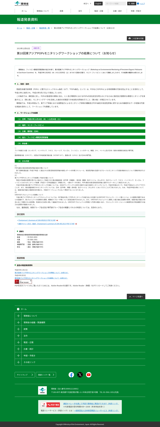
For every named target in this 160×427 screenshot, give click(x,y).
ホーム (24, 11)
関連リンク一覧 (44, 374)
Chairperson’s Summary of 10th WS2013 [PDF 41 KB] (37, 220)
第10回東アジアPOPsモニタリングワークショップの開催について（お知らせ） (42, 272)
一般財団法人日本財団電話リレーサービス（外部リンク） (96, 410)
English (98, 3)
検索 (133, 3)
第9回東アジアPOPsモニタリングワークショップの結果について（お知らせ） (41, 278)
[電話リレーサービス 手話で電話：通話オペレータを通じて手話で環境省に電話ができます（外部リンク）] (50, 405)
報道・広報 (30, 28)
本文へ (86, 3)
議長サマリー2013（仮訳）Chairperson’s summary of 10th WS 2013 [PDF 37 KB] (46, 224)
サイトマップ (22, 374)
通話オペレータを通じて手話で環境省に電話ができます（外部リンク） (91, 403)
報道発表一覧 (44, 28)
